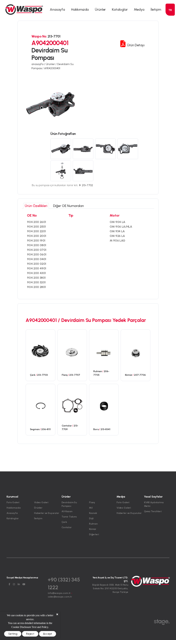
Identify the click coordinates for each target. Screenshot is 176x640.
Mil (91, 507)
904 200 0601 (36, 254)
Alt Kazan (67, 511)
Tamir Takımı (69, 516)
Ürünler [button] (100, 9)
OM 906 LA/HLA (121, 226)
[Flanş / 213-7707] (72, 351)
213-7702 (87, 185)
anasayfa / (38, 64)
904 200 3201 (36, 282)
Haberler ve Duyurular (46, 513)
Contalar (67, 527)
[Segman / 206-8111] (40, 405)
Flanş (92, 502)
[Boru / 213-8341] (103, 405)
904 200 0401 (36, 259)
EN (170, 16)
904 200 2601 (36, 222)
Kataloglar (120, 9)
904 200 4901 (36, 268)
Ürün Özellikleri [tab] (36, 206)
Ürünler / (51, 64)
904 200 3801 (36, 278)
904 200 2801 (36, 287)
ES (170, 35)
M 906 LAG (117, 240)
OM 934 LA (117, 231)
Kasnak (93, 513)
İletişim (156, 9)
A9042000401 (52, 68)
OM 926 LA (117, 236)
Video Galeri (41, 502)
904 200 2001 (36, 236)
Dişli (91, 518)
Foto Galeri (13, 502)
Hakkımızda (80, 9)
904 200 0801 (36, 245)
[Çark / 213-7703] (40, 351)
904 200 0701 (36, 250)
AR (170, 29)
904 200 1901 (36, 240)
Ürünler (38, 507)
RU (170, 41)
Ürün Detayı (135, 45)
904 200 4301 (36, 273)
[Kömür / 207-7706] (135, 351)
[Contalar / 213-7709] (72, 405)
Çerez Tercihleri (153, 511)
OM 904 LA (117, 222)
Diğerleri (94, 534)
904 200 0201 (36, 264)
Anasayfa (57, 9)
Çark (64, 522)
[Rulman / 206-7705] (103, 351)
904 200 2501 (36, 226)
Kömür (92, 529)
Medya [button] (139, 9)
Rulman (93, 523)
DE (170, 22)
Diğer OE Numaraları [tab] (68, 206)
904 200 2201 (36, 231)
